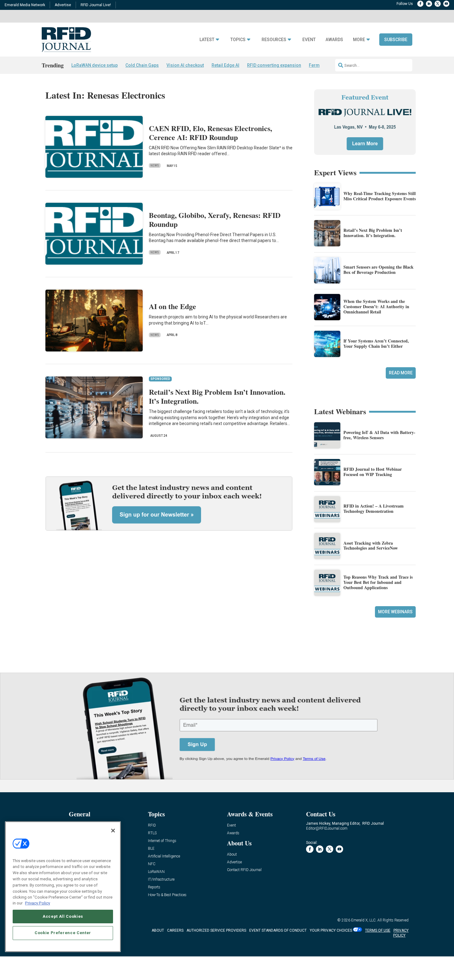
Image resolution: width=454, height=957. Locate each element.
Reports (154, 887)
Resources (274, 39)
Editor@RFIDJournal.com (326, 828)
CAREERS (175, 930)
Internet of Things (162, 841)
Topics (238, 39)
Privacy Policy (37, 903)
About (232, 855)
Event (309, 39)
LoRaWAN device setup (94, 65)
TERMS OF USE (377, 930)
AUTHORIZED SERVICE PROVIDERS (216, 930)
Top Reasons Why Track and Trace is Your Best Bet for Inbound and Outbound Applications (378, 582)
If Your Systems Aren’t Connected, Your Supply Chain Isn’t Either (376, 343)
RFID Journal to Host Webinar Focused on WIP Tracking (372, 472)
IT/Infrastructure (161, 880)
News (154, 165)
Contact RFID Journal (244, 870)
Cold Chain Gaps (142, 65)
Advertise (63, 5)
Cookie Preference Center (63, 932)
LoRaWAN (156, 872)
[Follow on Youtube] (446, 4)
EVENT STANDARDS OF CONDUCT (278, 930)
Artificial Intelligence (164, 856)
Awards (334, 39)
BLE (151, 849)
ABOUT (158, 930)
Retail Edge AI (225, 65)
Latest (207, 39)
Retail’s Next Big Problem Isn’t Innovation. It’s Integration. (217, 396)
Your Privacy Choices (331, 930)
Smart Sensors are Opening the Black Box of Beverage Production (378, 269)
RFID (152, 825)
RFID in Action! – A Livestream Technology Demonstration (373, 508)
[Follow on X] (438, 4)
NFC (151, 864)
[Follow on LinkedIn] (429, 4)
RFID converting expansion (274, 65)
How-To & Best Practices (167, 895)
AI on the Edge (172, 306)
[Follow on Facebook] (420, 4)
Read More (401, 372)
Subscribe (395, 39)
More (359, 39)
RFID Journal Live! (96, 5)
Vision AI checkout (185, 65)
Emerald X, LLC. (363, 920)
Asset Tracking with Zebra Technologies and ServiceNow (370, 545)
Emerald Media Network (25, 5)
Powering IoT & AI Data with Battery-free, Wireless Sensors (379, 435)
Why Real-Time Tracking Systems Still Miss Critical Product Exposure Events (379, 196)
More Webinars (395, 611)
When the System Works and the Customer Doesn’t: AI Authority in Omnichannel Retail (376, 306)
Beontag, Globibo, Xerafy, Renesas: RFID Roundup (214, 219)
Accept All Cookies (63, 916)
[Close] (113, 830)
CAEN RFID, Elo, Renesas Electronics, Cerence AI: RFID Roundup (210, 132)
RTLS (152, 833)
